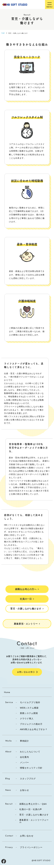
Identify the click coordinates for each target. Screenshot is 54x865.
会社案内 (24, 757)
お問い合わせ (26, 836)
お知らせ (24, 790)
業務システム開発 (29, 713)
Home (7, 692)
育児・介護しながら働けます (33, 815)
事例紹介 (24, 741)
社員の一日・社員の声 (30, 809)
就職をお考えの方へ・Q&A (32, 804)
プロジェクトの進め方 (31, 724)
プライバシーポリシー (31, 847)
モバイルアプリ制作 (30, 702)
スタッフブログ (28, 779)
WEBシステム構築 (29, 708)
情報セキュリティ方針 (31, 768)
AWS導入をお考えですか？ (33, 729)
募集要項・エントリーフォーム (33, 821)
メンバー (24, 762)
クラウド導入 (26, 719)
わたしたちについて (30, 752)
